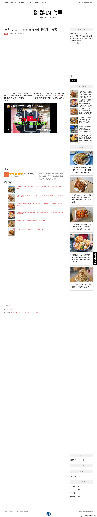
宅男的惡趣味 (22, 2)
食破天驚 (13, 2)
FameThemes (90, 511)
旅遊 (30, 2)
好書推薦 (36, 2)
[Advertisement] (35, 50)
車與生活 (43, 2)
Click (95, 258)
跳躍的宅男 (48, 12)
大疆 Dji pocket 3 (22, 312)
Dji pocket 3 (30, 98)
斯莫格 (60, 95)
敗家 (6, 33)
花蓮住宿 (6, 2)
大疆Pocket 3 (31, 312)
